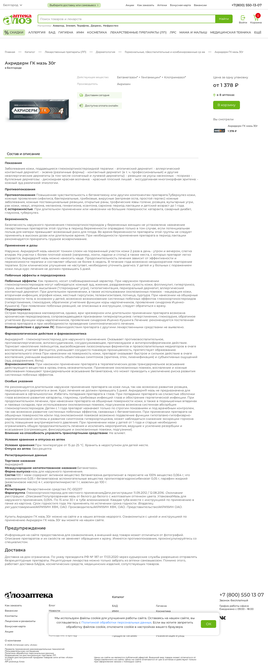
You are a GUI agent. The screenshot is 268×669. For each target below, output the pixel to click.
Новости (54, 610)
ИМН (80, 32)
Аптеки (162, 5)
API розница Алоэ (14, 662)
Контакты (11, 615)
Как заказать (145, 5)
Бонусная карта (180, 5)
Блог (52, 605)
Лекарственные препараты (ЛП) (138, 32)
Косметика (97, 32)
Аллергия (36, 32)
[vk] (222, 618)
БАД (52, 32)
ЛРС (173, 32)
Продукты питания (124, 635)
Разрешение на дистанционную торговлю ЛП (30, 655)
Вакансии (200, 5)
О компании (13, 640)
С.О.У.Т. (8, 660)
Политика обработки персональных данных (29, 653)
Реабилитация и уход (170, 635)
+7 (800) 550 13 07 (241, 595)
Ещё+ (258, 32)
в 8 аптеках (225, 95)
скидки (13, 32)
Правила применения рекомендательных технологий (34, 649)
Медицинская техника (230, 32)
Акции (130, 5)
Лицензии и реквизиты (20, 621)
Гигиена (65, 32)
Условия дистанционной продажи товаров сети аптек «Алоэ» (39, 657)
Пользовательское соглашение (22, 651)
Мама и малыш (193, 32)
